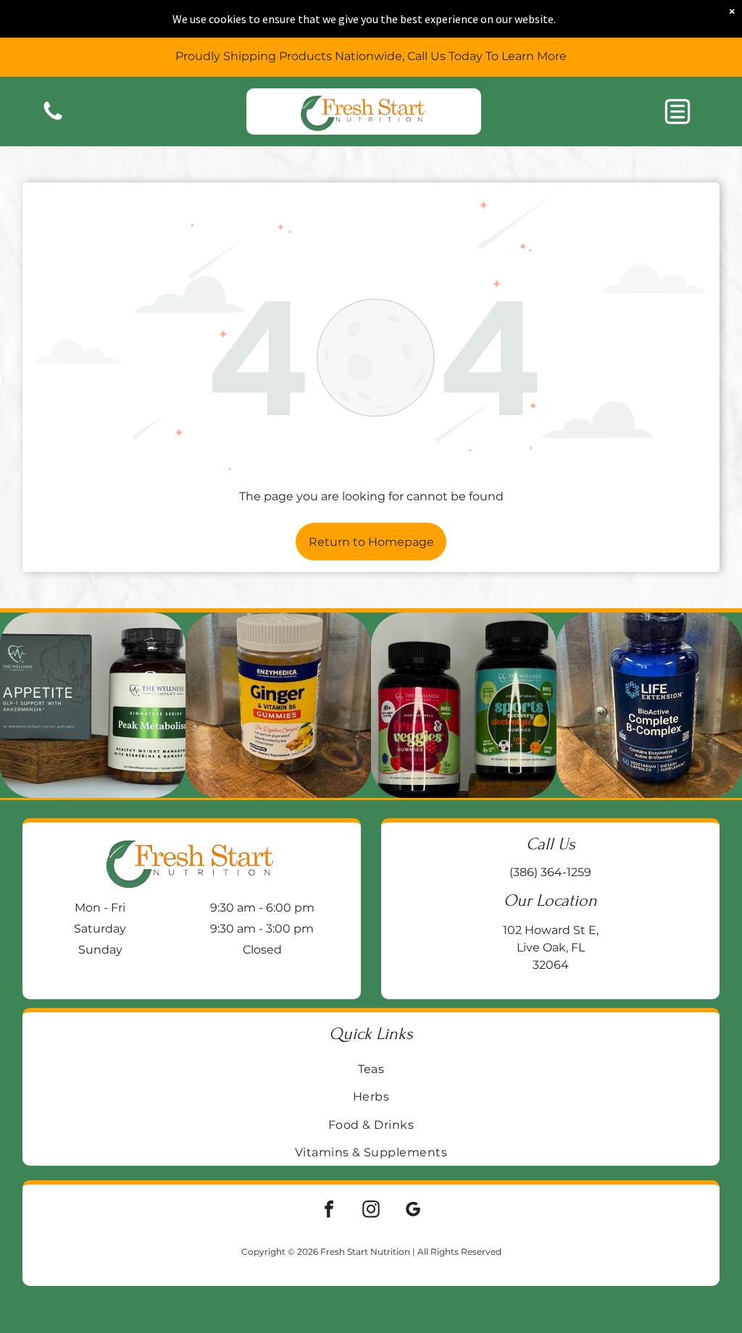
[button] (677, 111)
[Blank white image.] (52, 119)
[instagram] (371, 1211)
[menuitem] (371, 1068)
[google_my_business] (413, 1211)
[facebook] (329, 1211)
